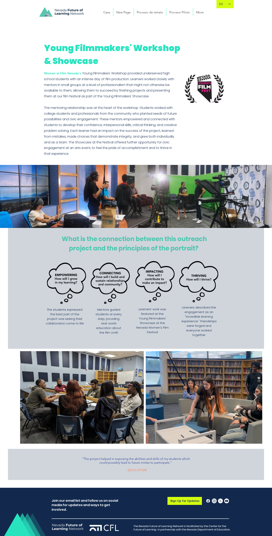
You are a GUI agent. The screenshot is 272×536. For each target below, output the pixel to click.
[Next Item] (255, 397)
